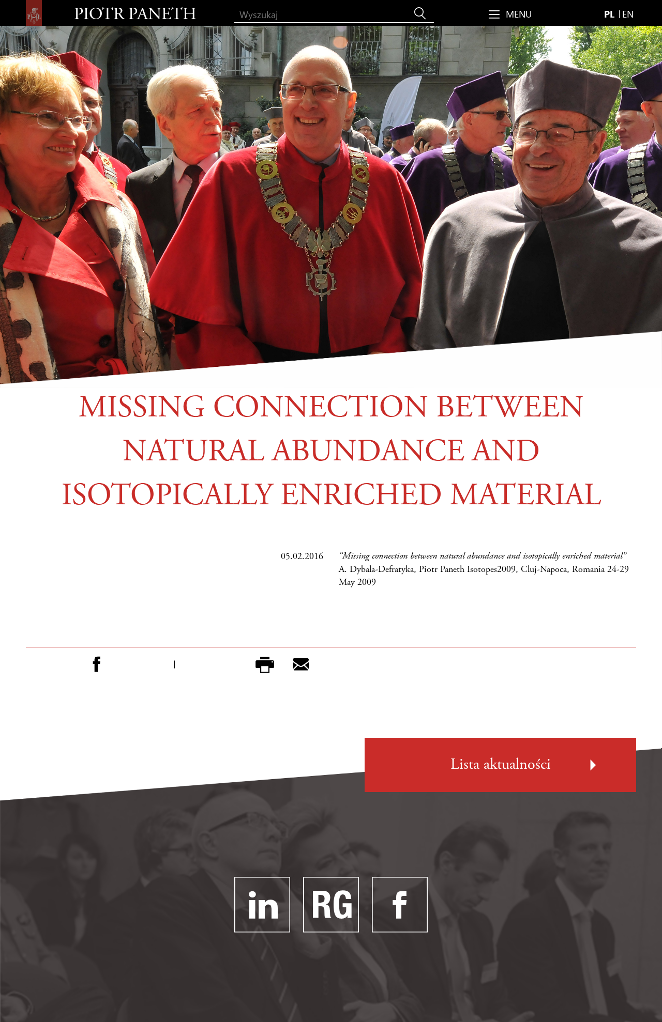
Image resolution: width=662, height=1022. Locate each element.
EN (628, 13)
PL (609, 13)
